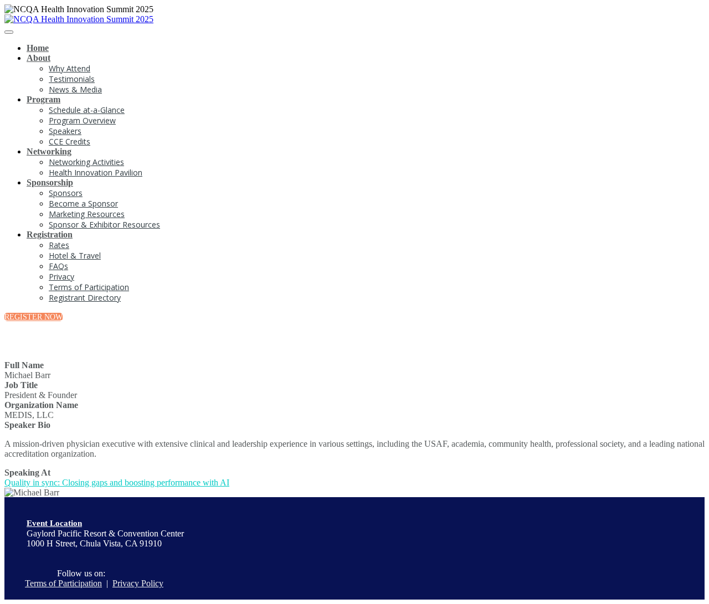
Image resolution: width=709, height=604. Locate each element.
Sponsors (66, 193)
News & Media (75, 89)
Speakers (65, 131)
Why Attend (69, 68)
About (38, 58)
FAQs (58, 266)
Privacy (61, 276)
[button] (33, 317)
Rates (59, 245)
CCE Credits (69, 141)
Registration (50, 234)
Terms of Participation (89, 287)
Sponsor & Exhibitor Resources (104, 224)
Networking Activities (86, 162)
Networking (49, 151)
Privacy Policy (137, 583)
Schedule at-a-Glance (87, 110)
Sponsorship (50, 182)
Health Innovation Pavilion (95, 172)
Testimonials (72, 79)
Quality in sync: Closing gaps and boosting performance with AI (116, 482)
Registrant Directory (85, 297)
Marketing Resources (87, 214)
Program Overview (82, 120)
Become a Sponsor (83, 203)
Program (43, 99)
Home (38, 48)
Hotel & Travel (75, 255)
